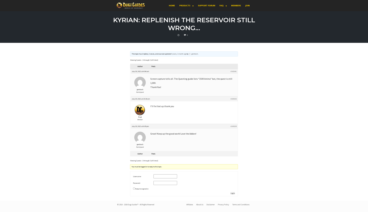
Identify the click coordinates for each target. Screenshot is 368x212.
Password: (136, 183)
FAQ (222, 5)
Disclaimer (211, 204)
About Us (199, 204)
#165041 (234, 71)
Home (172, 5)
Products (184, 5)
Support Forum (206, 5)
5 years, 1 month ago (178, 54)
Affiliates (189, 204)
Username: (137, 176)
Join (247, 5)
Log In (233, 193)
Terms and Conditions (240, 204)
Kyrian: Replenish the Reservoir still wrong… (184, 24)
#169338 (234, 126)
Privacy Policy (223, 204)
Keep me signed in (141, 189)
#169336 (234, 99)
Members (236, 5)
